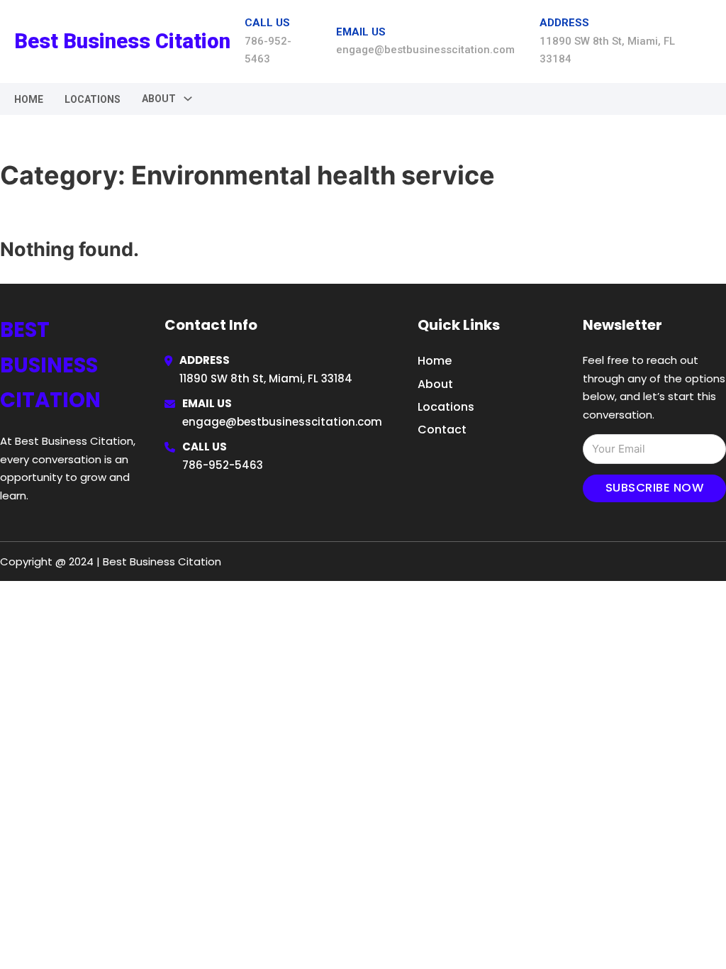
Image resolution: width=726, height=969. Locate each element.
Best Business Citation (122, 41)
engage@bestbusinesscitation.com (282, 421)
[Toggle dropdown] (188, 99)
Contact (442, 429)
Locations (93, 99)
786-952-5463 (222, 465)
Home (28, 99)
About (435, 384)
